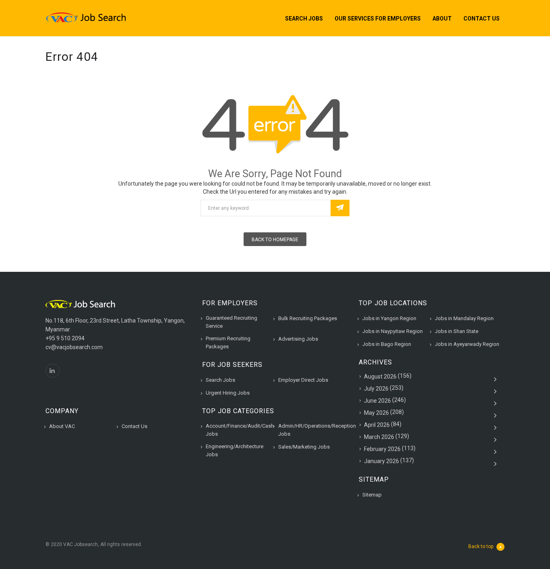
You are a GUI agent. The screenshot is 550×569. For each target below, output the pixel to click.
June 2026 (377, 400)
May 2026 (376, 413)
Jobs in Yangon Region (389, 318)
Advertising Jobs (298, 339)
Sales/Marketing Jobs (304, 447)
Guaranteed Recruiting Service (231, 322)
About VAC (62, 426)
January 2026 (381, 461)
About (442, 18)
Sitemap (372, 495)
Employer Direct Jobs (303, 380)
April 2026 (377, 425)
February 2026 (382, 449)
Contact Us (481, 18)
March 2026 (379, 437)
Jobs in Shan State (456, 331)
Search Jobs (304, 18)
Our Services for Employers (378, 18)
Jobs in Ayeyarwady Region (467, 344)
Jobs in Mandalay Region (464, 318)
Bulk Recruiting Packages (307, 318)
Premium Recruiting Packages (228, 342)
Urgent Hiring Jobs (228, 393)
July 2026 (376, 388)
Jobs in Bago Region (386, 344)
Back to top (480, 546)
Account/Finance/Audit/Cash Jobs (240, 430)
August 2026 (380, 376)
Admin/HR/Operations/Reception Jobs (317, 430)
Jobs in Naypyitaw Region (392, 331)
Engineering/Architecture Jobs (234, 450)
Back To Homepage (275, 239)
